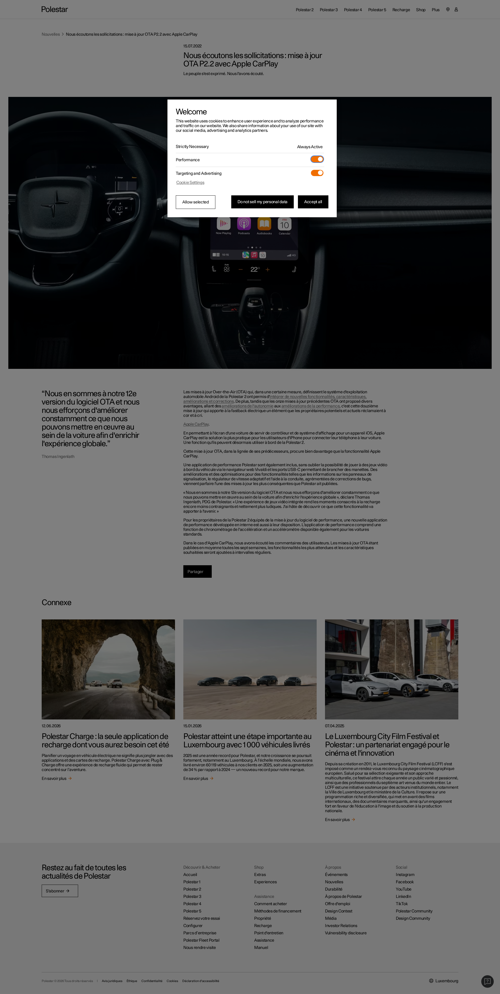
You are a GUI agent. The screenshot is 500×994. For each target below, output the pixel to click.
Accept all (313, 202)
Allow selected (195, 202)
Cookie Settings (190, 183)
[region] (252, 158)
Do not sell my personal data (263, 202)
